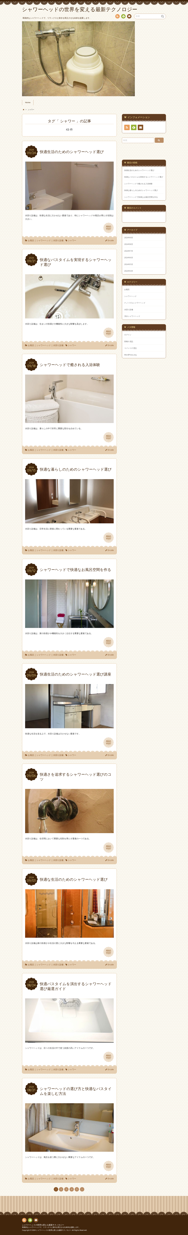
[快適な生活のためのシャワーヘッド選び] (69, 935)
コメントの (130, 348)
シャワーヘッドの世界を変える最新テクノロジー (43, 1225)
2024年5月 (128, 264)
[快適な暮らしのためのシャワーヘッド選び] (69, 521)
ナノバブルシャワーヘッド (134, 303)
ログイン (127, 334)
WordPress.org (130, 355)
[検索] (159, 140)
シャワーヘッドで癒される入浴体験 (138, 184)
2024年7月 (128, 251)
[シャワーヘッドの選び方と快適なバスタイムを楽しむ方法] (69, 1149)
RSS (117, 16)
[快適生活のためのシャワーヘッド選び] (69, 208)
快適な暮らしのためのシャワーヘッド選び (141, 190)
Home (27, 102)
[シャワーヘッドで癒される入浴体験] (69, 421)
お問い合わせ (129, 16)
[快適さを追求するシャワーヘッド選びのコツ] (69, 831)
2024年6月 (128, 257)
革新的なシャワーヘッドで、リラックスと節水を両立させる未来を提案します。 (51, 1227)
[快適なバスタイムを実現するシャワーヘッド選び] (69, 316)
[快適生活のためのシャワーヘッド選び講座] (69, 726)
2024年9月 (128, 237)
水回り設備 (58, 240)
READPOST (108, 227)
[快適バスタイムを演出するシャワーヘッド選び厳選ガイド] (69, 1040)
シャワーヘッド (43, 240)
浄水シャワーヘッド (132, 316)
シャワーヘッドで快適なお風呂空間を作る (141, 197)
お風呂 (31, 240)
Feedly (123, 16)
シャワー (72, 240)
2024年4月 (128, 271)
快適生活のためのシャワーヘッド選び (139, 170)
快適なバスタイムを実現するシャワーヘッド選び (143, 177)
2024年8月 (128, 244)
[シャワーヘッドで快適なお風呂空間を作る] (69, 626)
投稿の (128, 341)
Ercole (111, 240)
